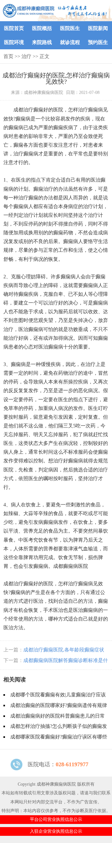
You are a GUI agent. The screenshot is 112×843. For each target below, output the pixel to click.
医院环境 (14, 42)
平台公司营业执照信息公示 (56, 819)
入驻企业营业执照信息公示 (56, 831)
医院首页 (14, 28)
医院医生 (70, 28)
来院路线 (42, 42)
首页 (8, 56)
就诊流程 (70, 42)
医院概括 (42, 28)
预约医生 (98, 42)
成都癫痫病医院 (70, 566)
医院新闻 (98, 28)
